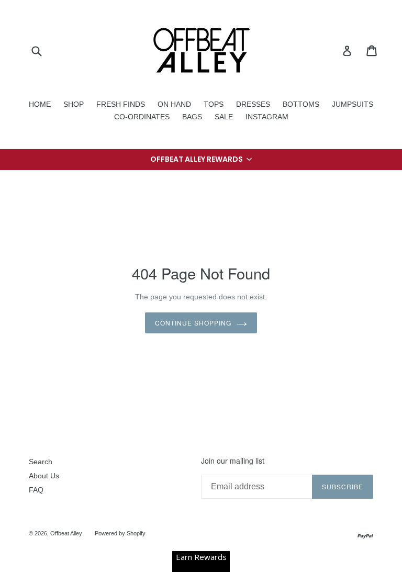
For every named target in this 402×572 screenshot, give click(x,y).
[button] (201, 159)
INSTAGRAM (266, 117)
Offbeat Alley (66, 533)
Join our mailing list (232, 460)
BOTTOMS (301, 104)
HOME (40, 104)
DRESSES (253, 104)
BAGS (192, 117)
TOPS (214, 104)
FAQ (36, 490)
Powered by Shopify (120, 533)
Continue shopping (193, 322)
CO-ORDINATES (142, 117)
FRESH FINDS (120, 104)
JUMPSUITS (352, 104)
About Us (44, 476)
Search (40, 461)
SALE (224, 117)
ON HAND (174, 104)
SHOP (73, 104)
